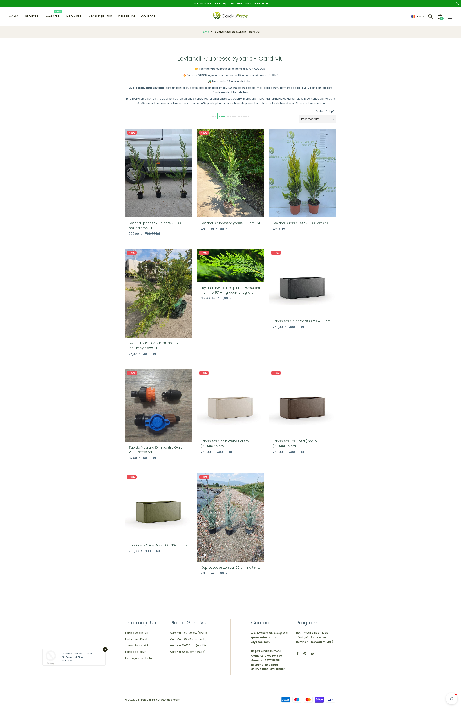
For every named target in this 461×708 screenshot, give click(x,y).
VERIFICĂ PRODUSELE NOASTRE (252, 3)
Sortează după (325, 111)
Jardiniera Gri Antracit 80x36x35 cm (302, 321)
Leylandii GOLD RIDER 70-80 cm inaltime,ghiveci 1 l (153, 345)
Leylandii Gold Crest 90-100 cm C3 (300, 223)
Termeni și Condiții (136, 645)
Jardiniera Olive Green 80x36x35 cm (158, 545)
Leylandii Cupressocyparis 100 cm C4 (230, 223)
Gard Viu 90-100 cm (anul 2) (188, 645)
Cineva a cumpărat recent (77, 653)
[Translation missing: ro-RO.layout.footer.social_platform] (297, 653)
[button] (451, 698)
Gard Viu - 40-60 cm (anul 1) (188, 633)
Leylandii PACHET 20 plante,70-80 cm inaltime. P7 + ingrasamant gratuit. (230, 290)
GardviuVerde (145, 700)
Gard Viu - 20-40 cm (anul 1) (188, 639)
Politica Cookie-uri (136, 633)
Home (205, 32)
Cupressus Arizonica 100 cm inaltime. (230, 567)
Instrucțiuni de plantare (139, 658)
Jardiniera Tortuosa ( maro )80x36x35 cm (295, 443)
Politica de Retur (135, 652)
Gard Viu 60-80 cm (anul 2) (187, 652)
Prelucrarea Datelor (137, 639)
